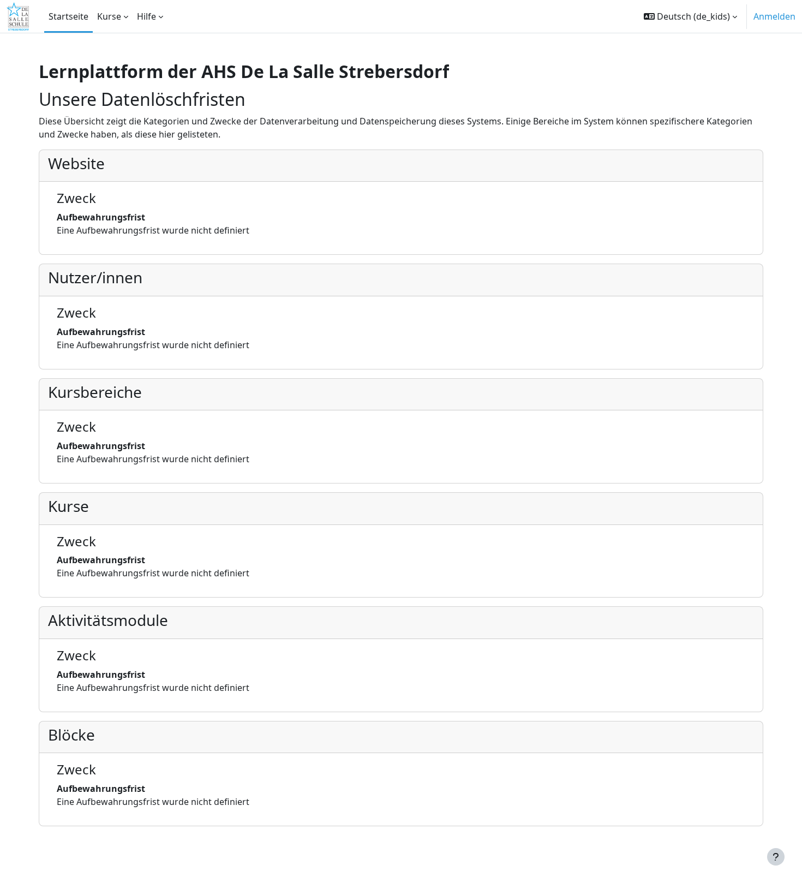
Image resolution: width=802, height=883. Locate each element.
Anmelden (774, 16)
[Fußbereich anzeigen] (776, 857)
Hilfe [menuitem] (146, 16)
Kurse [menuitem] (109, 16)
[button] (690, 16)
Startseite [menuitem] (68, 16)
